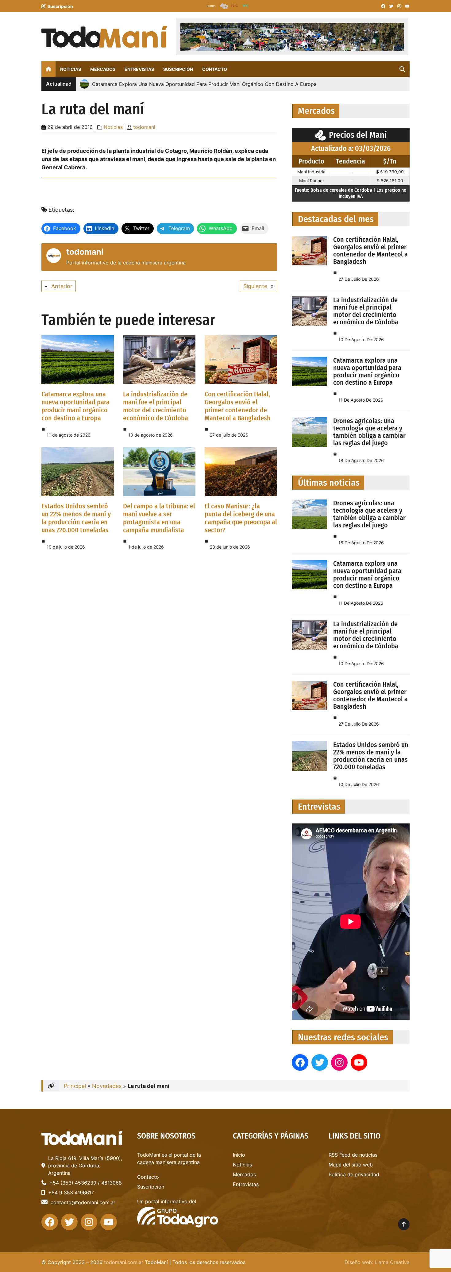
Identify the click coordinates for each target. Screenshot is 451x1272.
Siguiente (255, 286)
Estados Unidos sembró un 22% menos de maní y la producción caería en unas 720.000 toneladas (76, 518)
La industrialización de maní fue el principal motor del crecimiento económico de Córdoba (155, 406)
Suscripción (60, 6)
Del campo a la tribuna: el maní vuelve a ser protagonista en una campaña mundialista (159, 518)
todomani (144, 127)
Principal (75, 1086)
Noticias (113, 127)
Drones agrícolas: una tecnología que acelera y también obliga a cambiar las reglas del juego (369, 432)
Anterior (61, 286)
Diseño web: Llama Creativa (377, 1262)
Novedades (106, 1086)
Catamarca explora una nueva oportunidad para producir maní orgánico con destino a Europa (75, 406)
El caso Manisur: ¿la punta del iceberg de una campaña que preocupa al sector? (241, 518)
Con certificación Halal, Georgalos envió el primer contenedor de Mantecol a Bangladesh (238, 406)
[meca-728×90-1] (292, 36)
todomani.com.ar (123, 1262)
